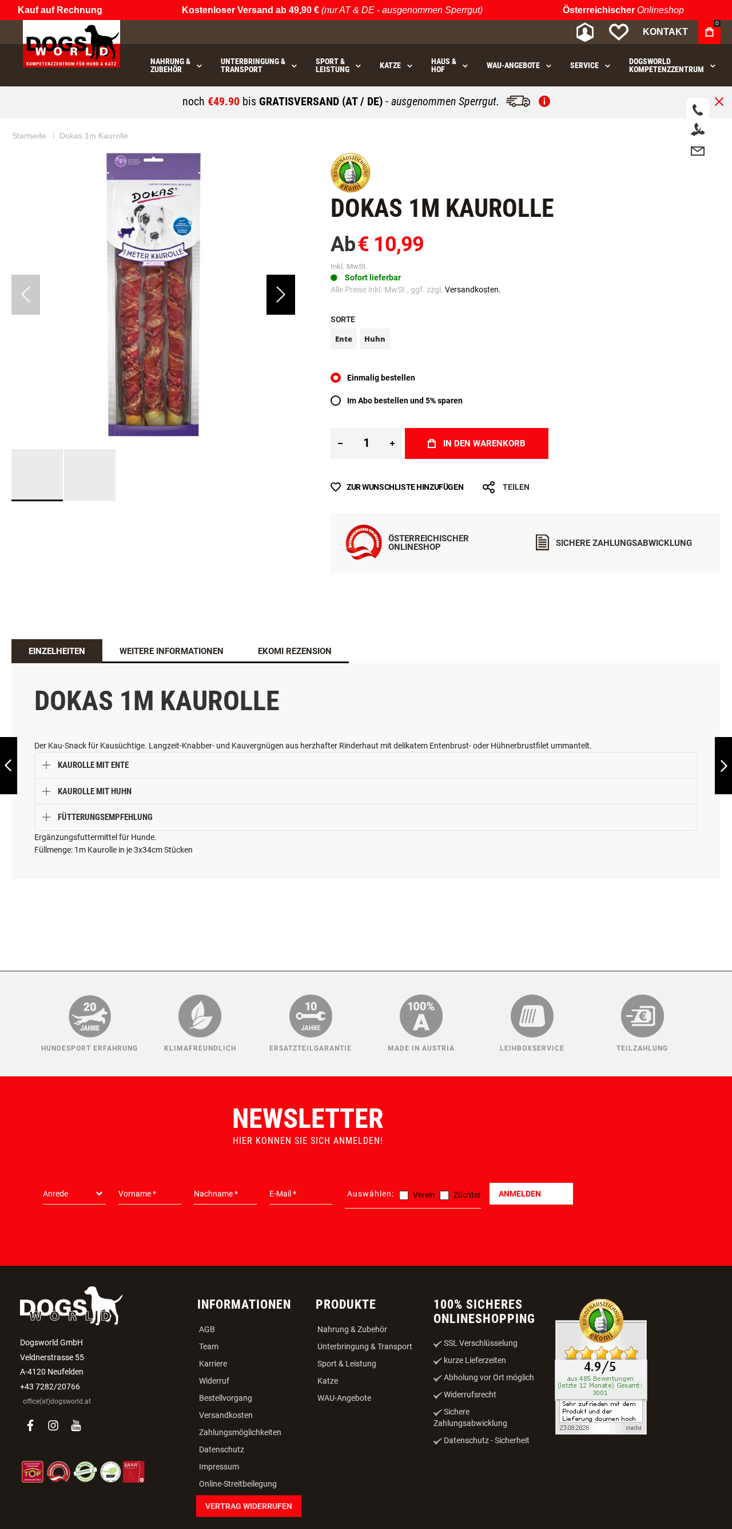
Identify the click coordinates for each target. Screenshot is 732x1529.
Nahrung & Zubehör (352, 1329)
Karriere (213, 1363)
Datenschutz (221, 1449)
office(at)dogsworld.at (57, 1401)
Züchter (467, 1194)
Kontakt (665, 32)
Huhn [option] (374, 339)
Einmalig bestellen (381, 377)
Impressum (219, 1466)
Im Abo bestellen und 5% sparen (405, 400)
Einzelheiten (57, 651)
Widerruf (214, 1380)
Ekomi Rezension (295, 651)
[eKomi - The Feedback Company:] (351, 190)
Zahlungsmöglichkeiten (240, 1432)
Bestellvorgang (225, 1398)
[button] (280, 295)
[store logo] (71, 44)
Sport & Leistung (346, 1363)
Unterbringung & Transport (364, 1346)
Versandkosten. (473, 289)
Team (208, 1346)
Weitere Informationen (172, 651)
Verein (424, 1194)
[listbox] (526, 340)
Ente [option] (343, 339)
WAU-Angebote (344, 1398)
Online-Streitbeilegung (238, 1483)
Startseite (29, 135)
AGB (207, 1329)
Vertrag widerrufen (248, 1506)
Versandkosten (226, 1415)
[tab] (56, 651)
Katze (327, 1380)
